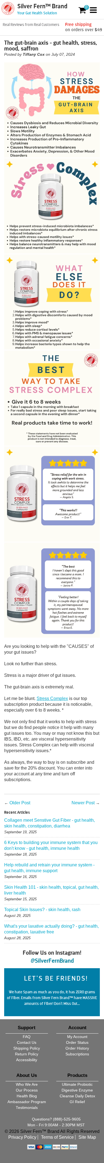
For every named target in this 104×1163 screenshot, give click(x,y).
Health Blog (27, 1096)
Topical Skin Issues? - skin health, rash (42, 909)
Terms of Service (57, 1137)
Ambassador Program (26, 1102)
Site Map (87, 1137)
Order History (77, 1048)
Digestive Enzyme (77, 1090)
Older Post (19, 802)
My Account (77, 1037)
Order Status (77, 1042)
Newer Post (83, 802)
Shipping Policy (26, 1048)
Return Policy (26, 1054)
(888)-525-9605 (67, 1119)
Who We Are (27, 1084)
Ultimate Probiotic (77, 1084)
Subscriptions (77, 1054)
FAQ (27, 1037)
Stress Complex (52, 698)
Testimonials (27, 1108)
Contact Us (26, 1042)
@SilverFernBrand (52, 961)
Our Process (27, 1090)
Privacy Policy (22, 1137)
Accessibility (26, 1060)
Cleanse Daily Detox (77, 1096)
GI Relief (77, 1102)
